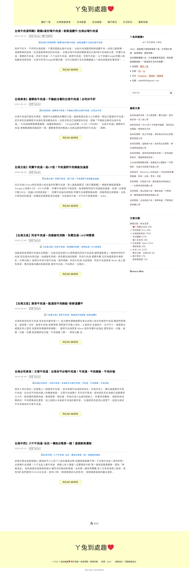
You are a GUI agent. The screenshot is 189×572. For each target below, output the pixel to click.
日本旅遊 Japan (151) (143, 243)
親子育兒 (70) (139, 256)
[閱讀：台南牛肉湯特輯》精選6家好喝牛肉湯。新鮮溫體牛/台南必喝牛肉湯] (70, 42)
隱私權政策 (99, 570)
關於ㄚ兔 (46, 22)
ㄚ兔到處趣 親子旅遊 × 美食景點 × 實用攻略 (78, 562)
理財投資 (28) (139, 246)
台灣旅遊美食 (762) (142, 233)
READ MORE (70, 69)
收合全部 (144, 223)
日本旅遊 (81, 22)
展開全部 (134, 223)
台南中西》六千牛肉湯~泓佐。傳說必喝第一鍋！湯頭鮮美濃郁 (53, 443)
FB (139, 71)
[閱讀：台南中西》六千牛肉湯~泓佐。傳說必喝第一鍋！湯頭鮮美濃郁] (70, 455)
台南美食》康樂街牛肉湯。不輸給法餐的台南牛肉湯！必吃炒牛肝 (55, 99)
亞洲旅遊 (97, 22)
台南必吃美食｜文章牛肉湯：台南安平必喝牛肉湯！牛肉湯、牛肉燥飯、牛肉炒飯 (65, 371)
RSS (96, 523)
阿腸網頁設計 (130, 562)
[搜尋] (171, 92)
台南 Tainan (34, 36)
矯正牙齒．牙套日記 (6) (144, 253)
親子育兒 (112, 22)
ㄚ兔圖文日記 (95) (143, 227)
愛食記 (152, 76)
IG (144, 71)
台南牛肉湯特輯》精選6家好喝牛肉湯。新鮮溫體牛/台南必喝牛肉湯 (56, 31)
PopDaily (142, 76)
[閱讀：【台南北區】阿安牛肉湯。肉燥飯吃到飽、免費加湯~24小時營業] (70, 247)
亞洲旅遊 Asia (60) (142, 230)
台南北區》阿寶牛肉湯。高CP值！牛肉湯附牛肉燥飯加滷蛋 (51, 167)
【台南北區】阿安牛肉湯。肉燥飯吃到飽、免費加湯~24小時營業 (54, 235)
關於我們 (89, 570)
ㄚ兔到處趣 (91, 9)
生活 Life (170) (140, 250)
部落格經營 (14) (140, 259)
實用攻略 (143, 22)
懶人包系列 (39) (140, 240)
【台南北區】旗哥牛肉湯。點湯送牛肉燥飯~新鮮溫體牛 (49, 303)
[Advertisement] (152, 319)
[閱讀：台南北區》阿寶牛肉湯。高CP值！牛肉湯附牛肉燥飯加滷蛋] (70, 179)
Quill (109, 562)
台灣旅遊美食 (64, 22)
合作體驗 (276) (140, 237)
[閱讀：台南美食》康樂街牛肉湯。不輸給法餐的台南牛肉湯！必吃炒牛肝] (70, 110)
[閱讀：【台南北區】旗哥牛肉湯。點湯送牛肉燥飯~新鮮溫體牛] (70, 315)
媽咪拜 (160, 76)
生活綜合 (127, 22)
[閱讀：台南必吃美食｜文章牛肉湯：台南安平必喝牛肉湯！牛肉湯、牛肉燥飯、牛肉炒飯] (70, 383)
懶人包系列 (47, 36)
